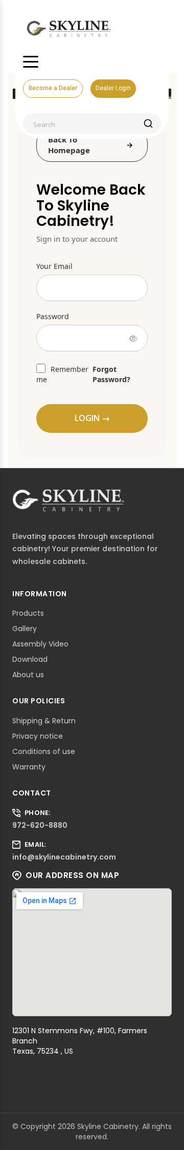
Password (52, 316)
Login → (92, 418)
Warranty (28, 767)
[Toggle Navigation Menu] (30, 61)
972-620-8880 (39, 825)
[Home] (69, 28)
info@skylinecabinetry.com (64, 857)
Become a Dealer (53, 88)
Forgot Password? (111, 374)
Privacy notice (37, 736)
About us (28, 675)
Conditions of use (43, 751)
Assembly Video (40, 644)
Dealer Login (113, 88)
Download (30, 659)
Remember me (62, 374)
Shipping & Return (44, 721)
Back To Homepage (69, 144)
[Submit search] (148, 123)
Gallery (24, 628)
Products (28, 613)
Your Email (54, 266)
